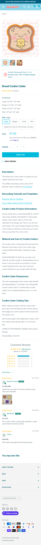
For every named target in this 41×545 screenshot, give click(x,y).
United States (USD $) (9, 498)
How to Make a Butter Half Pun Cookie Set (17, 203)
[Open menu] (3, 7)
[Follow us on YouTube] (15, 508)
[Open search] (24, 7)
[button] (7, 91)
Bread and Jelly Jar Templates (12, 199)
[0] (37, 7)
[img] (7, 378)
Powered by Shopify (8, 540)
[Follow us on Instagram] (7, 508)
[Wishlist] (33, 7)
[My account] (29, 7)
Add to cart (20, 155)
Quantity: (5, 147)
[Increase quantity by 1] (23, 147)
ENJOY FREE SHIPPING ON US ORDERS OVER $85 (21, 1)
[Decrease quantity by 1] (12, 147)
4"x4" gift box (27, 187)
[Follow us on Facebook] (3, 508)
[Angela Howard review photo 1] (7, 399)
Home (4, 14)
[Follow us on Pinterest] (11, 508)
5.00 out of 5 (26, 349)
